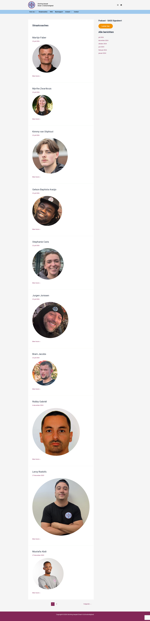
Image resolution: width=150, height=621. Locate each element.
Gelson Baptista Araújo (44, 189)
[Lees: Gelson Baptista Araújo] (47, 211)
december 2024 (103, 40)
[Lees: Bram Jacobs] (44, 373)
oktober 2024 (102, 43)
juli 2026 (101, 37)
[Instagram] (118, 5)
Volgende (87, 604)
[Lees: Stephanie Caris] (48, 264)
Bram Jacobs (39, 354)
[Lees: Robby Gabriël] (56, 432)
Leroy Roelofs (39, 471)
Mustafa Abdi (39, 551)
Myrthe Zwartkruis (41, 88)
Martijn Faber (39, 37)
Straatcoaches (43, 12)
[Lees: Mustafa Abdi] (48, 573)
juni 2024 (101, 47)
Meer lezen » (36, 76)
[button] (35, 12)
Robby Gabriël (39, 401)
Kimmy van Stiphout (42, 131)
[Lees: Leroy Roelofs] (61, 507)
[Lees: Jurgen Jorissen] (50, 320)
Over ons (32, 12)
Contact (76, 12)
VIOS (51, 12)
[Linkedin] (121, 5)
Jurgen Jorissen (40, 295)
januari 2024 (102, 53)
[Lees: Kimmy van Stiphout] (50, 155)
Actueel (67, 12)
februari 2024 (102, 50)
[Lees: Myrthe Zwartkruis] (42, 105)
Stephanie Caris (40, 241)
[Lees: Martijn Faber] (46, 58)
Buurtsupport (59, 12)
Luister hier (106, 26)
